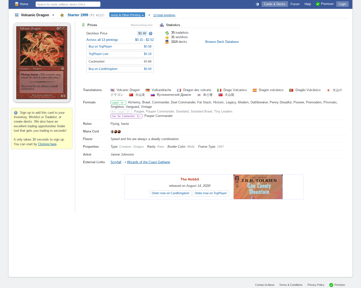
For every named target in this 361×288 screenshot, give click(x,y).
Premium (339, 284)
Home (24, 4)
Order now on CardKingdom (170, 193)
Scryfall (116, 162)
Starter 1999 (86, 15)
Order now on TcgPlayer (211, 193)
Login (342, 4)
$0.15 (139, 40)
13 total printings (164, 15)
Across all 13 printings (102, 40)
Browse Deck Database (222, 42)
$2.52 (150, 40)
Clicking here (47, 144)
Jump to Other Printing (126, 15)
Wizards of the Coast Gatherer (148, 162)
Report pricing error (142, 25)
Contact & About (264, 284)
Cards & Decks (275, 4)
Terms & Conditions (291, 284)
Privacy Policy (315, 284)
